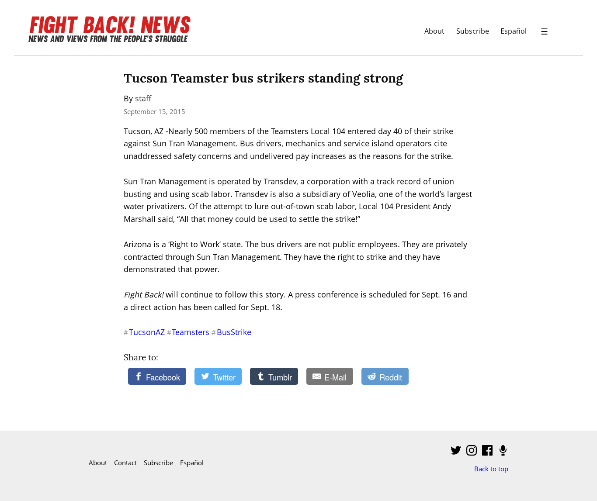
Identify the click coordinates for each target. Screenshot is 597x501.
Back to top (491, 468)
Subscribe (472, 31)
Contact (125, 462)
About (434, 31)
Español (513, 31)
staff (143, 98)
